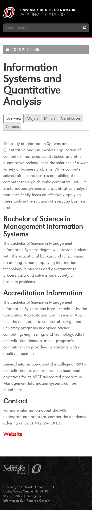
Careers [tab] (12, 126)
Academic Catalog (42, 14)
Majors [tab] (33, 118)
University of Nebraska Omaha (47, 10)
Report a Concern (38, 500)
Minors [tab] (50, 118)
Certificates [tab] (70, 118)
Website (12, 434)
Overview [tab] (13, 118)
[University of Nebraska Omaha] (22, 469)
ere (19, 389)
